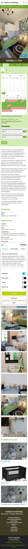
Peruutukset (14, 527)
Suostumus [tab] (5, 248)
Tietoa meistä (14, 529)
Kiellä (14, 302)
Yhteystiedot (14, 531)
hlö (6, 70)
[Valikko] (26, 2)
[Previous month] (3, 75)
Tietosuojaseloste (20, 545)
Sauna (14, 526)
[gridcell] (3, 80)
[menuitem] (23, 2)
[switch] (24, 278)
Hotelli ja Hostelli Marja (14, 512)
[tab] (14, 130)
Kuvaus (6, 65)
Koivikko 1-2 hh (19, 6)
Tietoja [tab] (23, 248)
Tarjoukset (14, 524)
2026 (20, 75)
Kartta (11, 65)
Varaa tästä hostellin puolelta (14, 522)
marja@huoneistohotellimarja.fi (14, 542)
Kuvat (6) (18, 65)
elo (10, 75)
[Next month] (25, 96)
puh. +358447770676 (14, 540)
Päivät (2, 72)
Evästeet (14, 546)
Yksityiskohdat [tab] (14, 248)
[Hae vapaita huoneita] (23, 2)
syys (7, 95)
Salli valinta (14, 298)
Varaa (4, 142)
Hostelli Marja (14, 521)
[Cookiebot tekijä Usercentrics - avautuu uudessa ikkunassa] (20, 245)
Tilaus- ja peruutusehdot (7, 545)
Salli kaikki (14, 293)
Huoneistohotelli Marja (7, 6)
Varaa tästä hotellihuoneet (14, 519)
